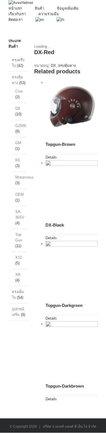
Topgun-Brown (60, 144)
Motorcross (24, 177)
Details (51, 157)
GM (18, 143)
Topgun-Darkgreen (64, 305)
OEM (19, 194)
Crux (19, 91)
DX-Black (55, 225)
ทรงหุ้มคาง (67, 65)
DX (53, 65)
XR (17, 274)
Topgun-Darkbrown (65, 386)
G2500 (20, 126)
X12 (18, 257)
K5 (17, 160)
